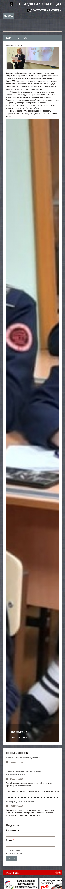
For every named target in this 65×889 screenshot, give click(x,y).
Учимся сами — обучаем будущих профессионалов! (24, 773)
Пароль (10, 840)
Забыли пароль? (16, 853)
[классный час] (32, 57)
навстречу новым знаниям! (20, 801)
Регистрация (14, 850)
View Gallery (18, 737)
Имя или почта (13, 830)
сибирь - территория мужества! (23, 757)
